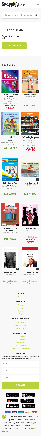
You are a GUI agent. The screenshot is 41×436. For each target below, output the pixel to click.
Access (20, 311)
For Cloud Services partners (20, 349)
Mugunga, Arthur (30, 185)
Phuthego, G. (10, 144)
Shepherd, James (12, 100)
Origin (20, 308)
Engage (20, 305)
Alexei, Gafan (32, 141)
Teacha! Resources (20, 322)
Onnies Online (21, 328)
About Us (20, 297)
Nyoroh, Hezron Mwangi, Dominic (10, 187)
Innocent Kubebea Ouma (30, 274)
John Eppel (10, 274)
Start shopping (14, 46)
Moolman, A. (14, 142)
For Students (20, 337)
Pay (20, 314)
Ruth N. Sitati (30, 230)
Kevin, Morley (27, 140)
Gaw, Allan (7, 98)
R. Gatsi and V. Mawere (10, 232)
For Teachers (20, 340)
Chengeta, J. (5, 142)
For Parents (20, 343)
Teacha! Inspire (20, 325)
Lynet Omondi (30, 96)
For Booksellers (20, 346)
